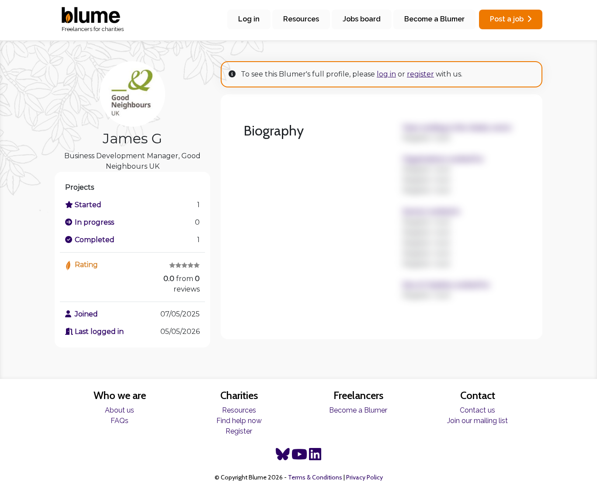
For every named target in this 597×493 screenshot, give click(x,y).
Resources (301, 19)
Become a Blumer (434, 19)
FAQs (119, 421)
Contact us (477, 410)
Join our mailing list (477, 421)
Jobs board (362, 19)
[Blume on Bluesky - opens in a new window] (283, 457)
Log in (249, 19)
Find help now (239, 421)
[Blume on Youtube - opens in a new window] (299, 457)
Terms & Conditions (315, 477)
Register (239, 431)
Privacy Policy (364, 477)
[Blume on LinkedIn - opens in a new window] (315, 457)
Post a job (507, 19)
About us (119, 410)
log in (386, 74)
